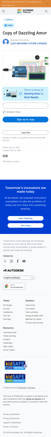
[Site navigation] (3, 11)
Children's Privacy (26, 387)
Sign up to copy (25, 119)
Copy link (25, 132)
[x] (5, 261)
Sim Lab (6, 315)
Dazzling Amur (32, 93)
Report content (13, 161)
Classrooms (30, 305)
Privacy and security (34, 322)
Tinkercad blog (9, 336)
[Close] (47, 3)
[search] (46, 11)
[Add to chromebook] (14, 286)
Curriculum (30, 308)
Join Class (25, 225)
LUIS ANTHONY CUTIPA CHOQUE (28, 43)
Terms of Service (33, 399)
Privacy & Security (11, 418)
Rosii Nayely (31, 97)
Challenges (7, 343)
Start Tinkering (25, 218)
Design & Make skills (34, 315)
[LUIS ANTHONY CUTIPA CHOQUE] (6, 41)
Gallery (9, 19)
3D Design (7, 305)
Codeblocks (8, 312)
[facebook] (18, 261)
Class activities (32, 312)
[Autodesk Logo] (13, 270)
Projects (6, 339)
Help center (8, 346)
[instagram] (11, 261)
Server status (9, 350)
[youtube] (24, 261)
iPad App (7, 319)
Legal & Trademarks (12, 422)
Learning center (10, 332)
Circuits (6, 308)
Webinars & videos (33, 319)
